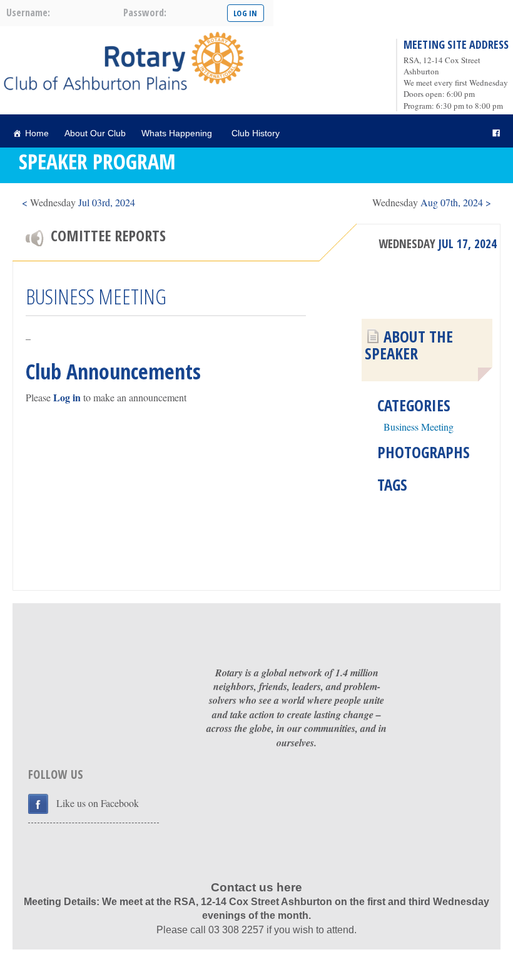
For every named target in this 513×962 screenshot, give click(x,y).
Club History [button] (255, 133)
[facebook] (496, 133)
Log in (67, 397)
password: (144, 12)
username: (28, 12)
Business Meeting (418, 426)
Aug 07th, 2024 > (431, 202)
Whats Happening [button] (176, 133)
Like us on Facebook (97, 802)
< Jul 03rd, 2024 (78, 202)
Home (37, 133)
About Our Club (95, 133)
